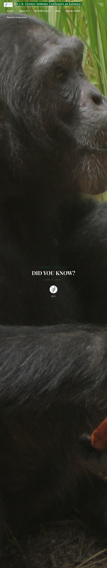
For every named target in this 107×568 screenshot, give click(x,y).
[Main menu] (100, 4)
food (55, 266)
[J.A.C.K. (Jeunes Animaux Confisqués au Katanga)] (8, 4)
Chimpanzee (44, 266)
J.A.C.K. (64, 266)
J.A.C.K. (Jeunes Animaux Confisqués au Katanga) (47, 3)
